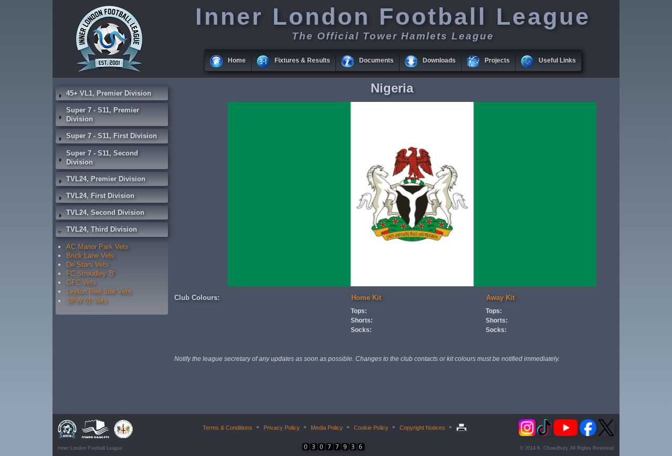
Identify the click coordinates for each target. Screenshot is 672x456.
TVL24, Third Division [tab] (101, 229)
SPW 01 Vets (86, 301)
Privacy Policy (282, 427)
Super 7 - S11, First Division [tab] (111, 136)
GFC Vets (81, 282)
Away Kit (500, 298)
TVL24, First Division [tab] (100, 196)
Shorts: (362, 320)
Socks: (361, 330)
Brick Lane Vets (90, 256)
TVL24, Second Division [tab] (105, 212)
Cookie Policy (371, 427)
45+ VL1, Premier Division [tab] (108, 93)
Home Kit (366, 298)
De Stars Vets (87, 264)
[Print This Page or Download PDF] (462, 427)
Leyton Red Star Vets (98, 291)
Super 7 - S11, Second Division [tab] (102, 157)
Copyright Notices (422, 427)
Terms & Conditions (228, 427)
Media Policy (327, 427)
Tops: (359, 311)
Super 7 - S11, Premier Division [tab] (102, 114)
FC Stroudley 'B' (90, 273)
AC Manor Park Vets (97, 247)
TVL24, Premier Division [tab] (105, 179)
